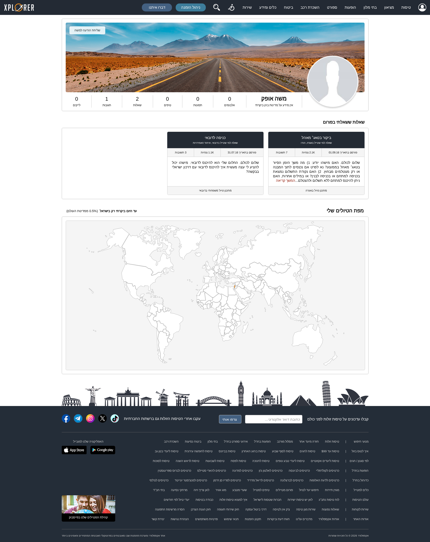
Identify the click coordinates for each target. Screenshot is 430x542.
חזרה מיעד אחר (309, 441)
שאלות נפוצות (330, 509)
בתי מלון (370, 7)
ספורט (332, 7)
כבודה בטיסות (204, 499)
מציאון (389, 7)
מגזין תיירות (332, 490)
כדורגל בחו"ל (361, 480)
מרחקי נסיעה (179, 490)
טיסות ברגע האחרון (254, 451)
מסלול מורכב (285, 441)
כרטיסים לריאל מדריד (260, 480)
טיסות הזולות (170, 418)
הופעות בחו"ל (262, 441)
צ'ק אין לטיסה (281, 509)
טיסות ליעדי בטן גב (166, 451)
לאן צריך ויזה (201, 490)
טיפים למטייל (261, 490)
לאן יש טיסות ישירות (300, 499)
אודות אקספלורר (329, 519)
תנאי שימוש (231, 519)
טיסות (406, 7)
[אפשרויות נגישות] (231, 7)
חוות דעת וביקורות (278, 519)
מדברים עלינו (304, 519)
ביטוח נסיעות (193, 441)
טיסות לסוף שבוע (282, 451)
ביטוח (288, 7)
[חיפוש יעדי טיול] (216, 7)
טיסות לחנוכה (260, 461)
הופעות (350, 7)
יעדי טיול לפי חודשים (176, 499)
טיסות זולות (332, 419)
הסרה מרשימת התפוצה (170, 509)
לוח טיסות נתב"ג (329, 499)
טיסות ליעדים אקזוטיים (325, 461)
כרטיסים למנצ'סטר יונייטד (191, 480)
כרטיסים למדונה (242, 470)
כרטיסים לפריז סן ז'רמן (227, 480)
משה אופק (274, 98)
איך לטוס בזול (360, 451)
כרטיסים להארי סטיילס (211, 470)
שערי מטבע (239, 490)
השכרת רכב (310, 7)
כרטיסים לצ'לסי (158, 480)
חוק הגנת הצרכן (201, 509)
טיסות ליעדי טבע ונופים (290, 461)
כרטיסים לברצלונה (291, 480)
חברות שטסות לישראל (267, 499)
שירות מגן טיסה (306, 509)
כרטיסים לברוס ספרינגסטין (174, 470)
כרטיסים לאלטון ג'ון (270, 470)
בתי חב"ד (159, 490)
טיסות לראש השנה (187, 461)
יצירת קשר (158, 519)
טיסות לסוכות (161, 461)
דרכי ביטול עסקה (256, 509)
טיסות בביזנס (227, 451)
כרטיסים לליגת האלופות (324, 480)
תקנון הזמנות (253, 519)
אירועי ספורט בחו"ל (236, 441)
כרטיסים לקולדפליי (327, 470)
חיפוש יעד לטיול (309, 490)
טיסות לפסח (238, 461)
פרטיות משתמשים (206, 519)
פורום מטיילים (284, 490)
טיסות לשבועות (215, 461)
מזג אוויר (220, 490)
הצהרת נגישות (180, 519)
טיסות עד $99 (330, 451)
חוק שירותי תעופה (228, 509)
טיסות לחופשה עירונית (199, 451)
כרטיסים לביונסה (299, 470)
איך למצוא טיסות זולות (233, 499)
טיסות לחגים (307, 451)
